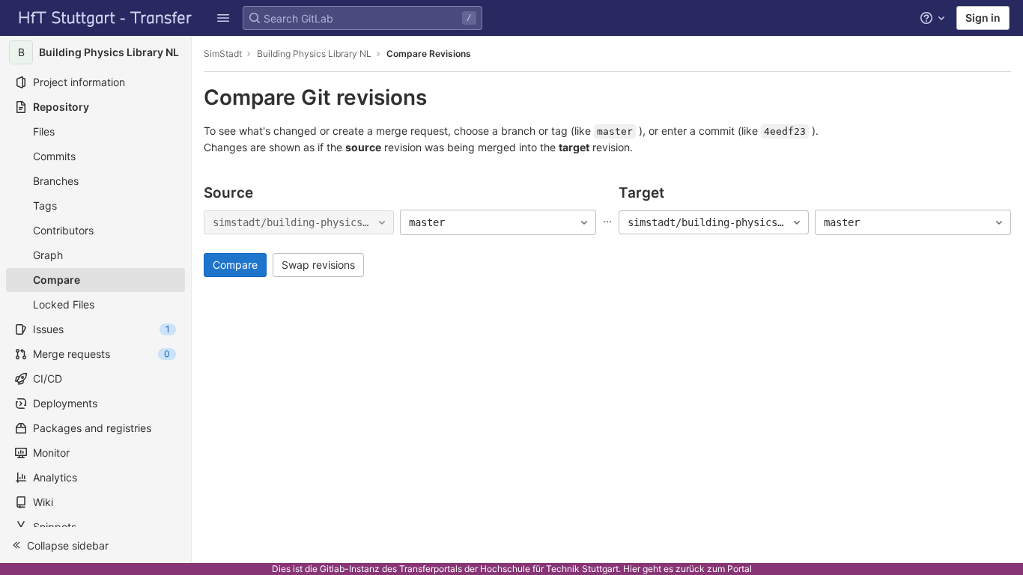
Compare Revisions (428, 53)
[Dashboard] (105, 18)
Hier (631, 568)
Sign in (983, 17)
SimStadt (223, 53)
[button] (223, 18)
